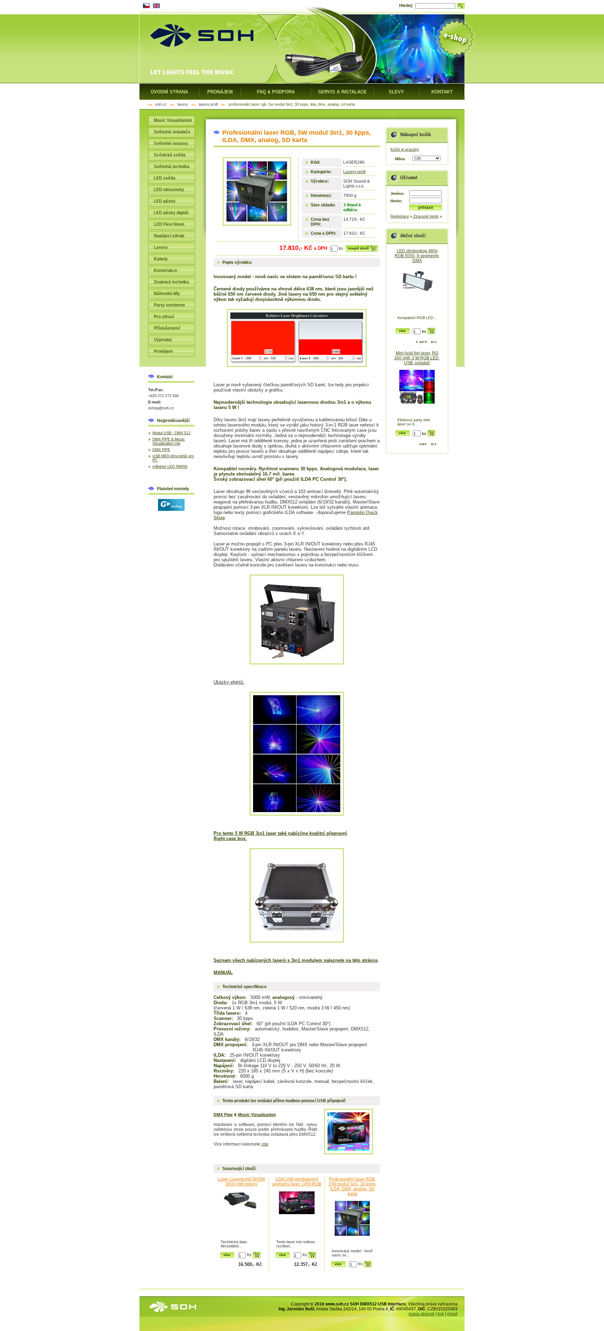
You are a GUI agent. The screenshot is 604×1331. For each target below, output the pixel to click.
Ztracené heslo (426, 216)
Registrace (399, 216)
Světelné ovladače (172, 131)
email (452, 1313)
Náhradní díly (167, 293)
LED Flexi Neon (169, 224)
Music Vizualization (257, 1114)
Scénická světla (170, 155)
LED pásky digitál (171, 212)
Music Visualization (173, 120)
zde (264, 1144)
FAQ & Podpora (276, 91)
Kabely (161, 258)
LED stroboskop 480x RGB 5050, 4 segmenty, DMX (417, 255)
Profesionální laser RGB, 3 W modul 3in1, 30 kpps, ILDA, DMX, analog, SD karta (352, 1186)
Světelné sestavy (171, 143)
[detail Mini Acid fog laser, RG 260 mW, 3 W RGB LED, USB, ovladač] (417, 392)
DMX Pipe (223, 1114)
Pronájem (163, 351)
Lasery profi (354, 171)
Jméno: (397, 193)
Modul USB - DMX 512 (171, 433)
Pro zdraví (164, 316)
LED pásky (164, 201)
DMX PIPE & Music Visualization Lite (168, 441)
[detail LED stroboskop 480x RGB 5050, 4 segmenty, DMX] (417, 290)
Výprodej (163, 339)
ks (341, 248)
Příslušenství (167, 328)
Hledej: (406, 5)
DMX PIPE (161, 450)
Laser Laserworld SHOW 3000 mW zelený (241, 1181)
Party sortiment (169, 305)
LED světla (164, 178)
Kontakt (442, 91)
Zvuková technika (171, 282)
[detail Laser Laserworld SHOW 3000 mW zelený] (241, 1214)
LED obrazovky (169, 189)
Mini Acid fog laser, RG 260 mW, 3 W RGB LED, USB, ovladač (417, 358)
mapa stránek (421, 1313)
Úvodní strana (169, 91)
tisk (441, 1313)
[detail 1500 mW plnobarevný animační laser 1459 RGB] (296, 1214)
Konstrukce (165, 270)
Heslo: (396, 201)
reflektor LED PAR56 (169, 466)
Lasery (161, 247)
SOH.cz (161, 104)
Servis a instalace (342, 91)
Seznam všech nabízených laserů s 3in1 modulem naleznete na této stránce (296, 960)
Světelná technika (171, 166)
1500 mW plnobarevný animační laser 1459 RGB (296, 1181)
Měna (400, 159)
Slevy (396, 91)
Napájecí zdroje (169, 235)
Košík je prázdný (404, 149)
